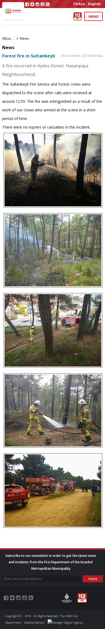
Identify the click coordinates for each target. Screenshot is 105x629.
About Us (10, 38)
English (94, 4)
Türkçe (79, 4)
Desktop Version (34, 622)
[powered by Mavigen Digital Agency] (65, 622)
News (24, 38)
